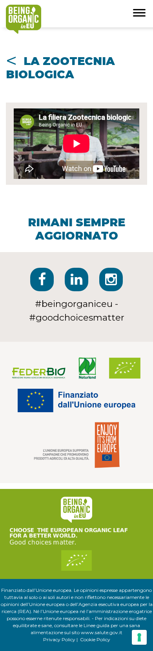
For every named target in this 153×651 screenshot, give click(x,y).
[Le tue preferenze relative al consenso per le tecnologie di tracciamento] (139, 637)
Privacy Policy (59, 639)
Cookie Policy (95, 639)
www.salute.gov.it (101, 632)
